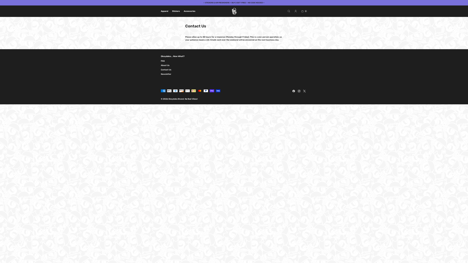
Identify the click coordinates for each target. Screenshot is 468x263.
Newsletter (166, 74)
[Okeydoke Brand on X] (304, 91)
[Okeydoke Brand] (234, 11)
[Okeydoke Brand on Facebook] (293, 91)
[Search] (288, 11)
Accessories (189, 11)
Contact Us (166, 70)
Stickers (176, 11)
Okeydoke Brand (176, 99)
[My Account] (295, 11)
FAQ (163, 61)
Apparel (164, 11)
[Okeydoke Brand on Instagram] (299, 91)
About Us (165, 65)
